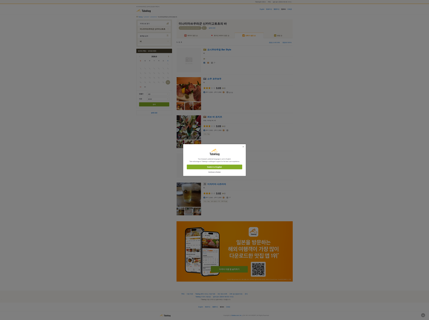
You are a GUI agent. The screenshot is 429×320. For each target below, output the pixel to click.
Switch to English (214, 167)
